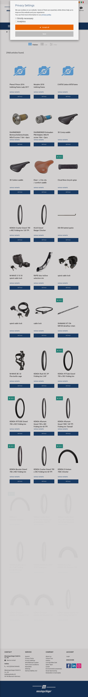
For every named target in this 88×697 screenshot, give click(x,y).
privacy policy (46, 15)
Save (44, 34)
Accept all (45, 27)
